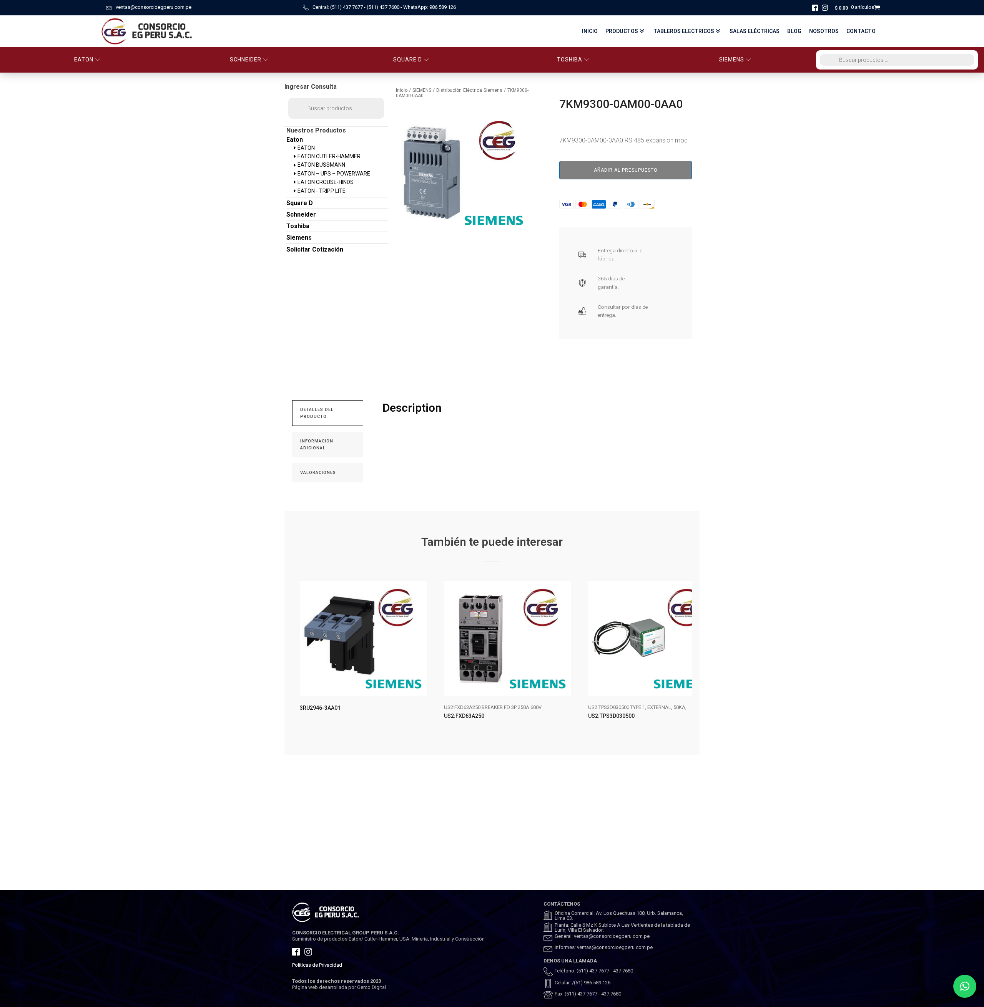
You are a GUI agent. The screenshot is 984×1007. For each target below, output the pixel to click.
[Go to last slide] (298, 656)
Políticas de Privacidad (317, 965)
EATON (83, 59)
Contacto (861, 31)
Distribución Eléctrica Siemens (469, 90)
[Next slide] (686, 656)
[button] (964, 986)
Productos (621, 31)
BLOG (794, 31)
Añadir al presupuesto (626, 170)
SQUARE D (407, 59)
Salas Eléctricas (755, 31)
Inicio (590, 31)
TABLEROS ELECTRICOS (683, 31)
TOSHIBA (569, 59)
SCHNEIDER (245, 59)
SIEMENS (731, 59)
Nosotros (824, 31)
